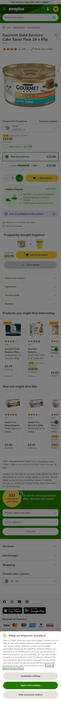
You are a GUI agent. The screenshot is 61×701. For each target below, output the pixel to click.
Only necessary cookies (31, 694)
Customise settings (30, 676)
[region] (30, 666)
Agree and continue (31, 685)
